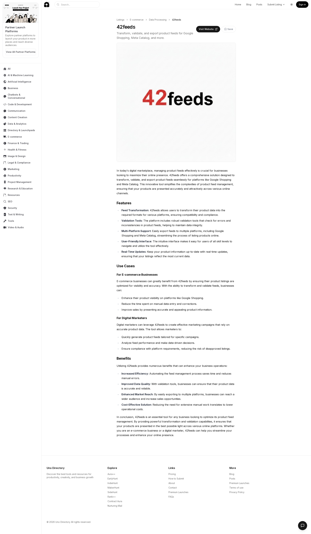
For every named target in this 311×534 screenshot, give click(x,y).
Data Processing (158, 19)
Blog (248, 4)
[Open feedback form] (302, 525)
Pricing (172, 474)
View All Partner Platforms (20, 52)
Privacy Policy (236, 492)
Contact (172, 487)
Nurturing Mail (115, 505)
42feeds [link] (176, 19)
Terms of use (236, 487)
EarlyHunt (113, 478)
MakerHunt (113, 487)
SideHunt (112, 492)
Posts (259, 4)
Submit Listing (274, 4)
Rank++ (112, 496)
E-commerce (137, 19)
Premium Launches (178, 492)
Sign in (302, 4)
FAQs (171, 496)
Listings (120, 19)
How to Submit (176, 478)
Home (238, 4)
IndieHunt (113, 483)
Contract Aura (115, 501)
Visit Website (206, 29)
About (171, 483)
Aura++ (111, 474)
